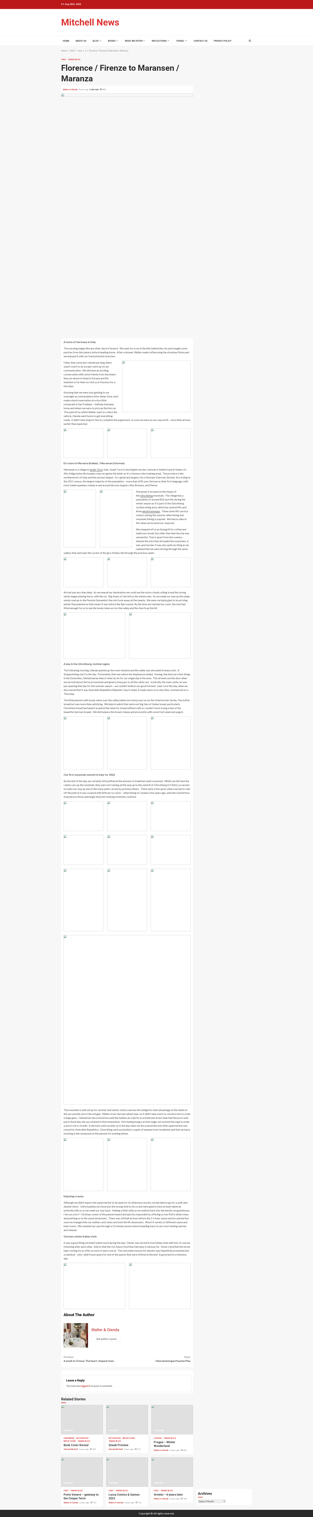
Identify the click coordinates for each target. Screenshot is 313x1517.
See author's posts (106, 1338)
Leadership (69, 1438)
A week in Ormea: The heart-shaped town (89, 1358)
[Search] (250, 41)
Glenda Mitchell (71, 1449)
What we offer (133, 41)
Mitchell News (90, 22)
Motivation (82, 1438)
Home (66, 41)
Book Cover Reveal (82, 1419)
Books (112, 41)
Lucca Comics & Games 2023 (127, 1472)
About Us (80, 41)
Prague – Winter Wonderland (172, 1419)
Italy (63, 59)
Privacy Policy (222, 41)
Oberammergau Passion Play (173, 1358)
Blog (96, 41)
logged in (85, 1385)
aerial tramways (151, 511)
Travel (180, 41)
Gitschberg (146, 495)
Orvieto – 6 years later (172, 1472)
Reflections (159, 41)
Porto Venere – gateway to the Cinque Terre (82, 1472)
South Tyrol (96, 469)
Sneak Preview (127, 1419)
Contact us (201, 41)
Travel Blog (74, 59)
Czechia (158, 1438)
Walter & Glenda (70, 89)
